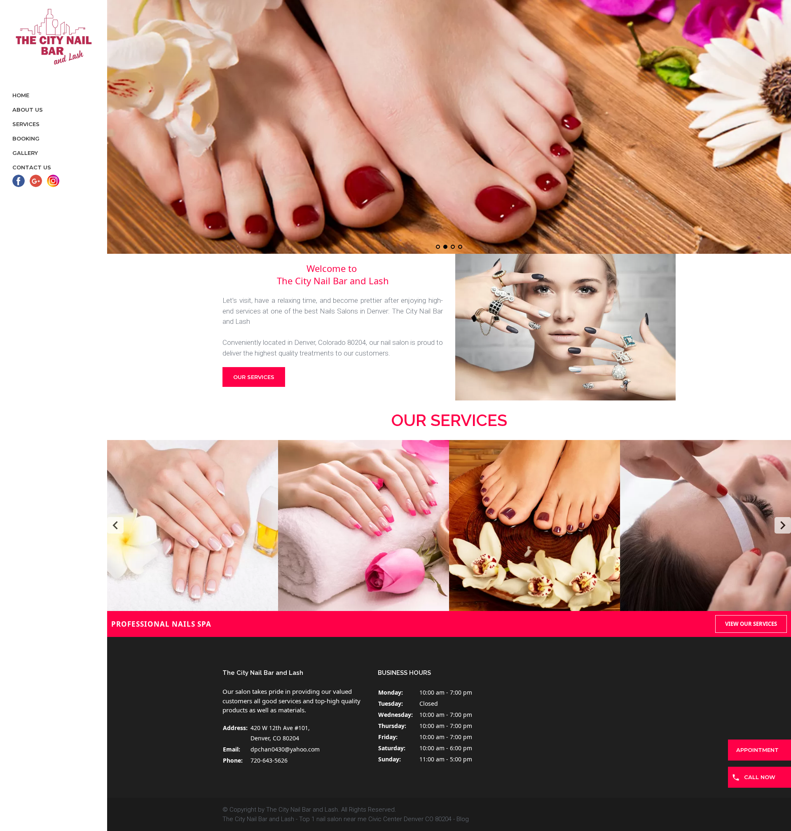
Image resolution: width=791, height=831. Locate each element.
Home (20, 95)
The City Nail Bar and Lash (258, 819)
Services (26, 124)
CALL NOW (759, 777)
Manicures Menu (192, 525)
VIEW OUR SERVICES (751, 623)
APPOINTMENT (757, 750)
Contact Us (31, 167)
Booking (26, 138)
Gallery (25, 153)
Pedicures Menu (534, 525)
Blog (462, 819)
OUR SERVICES (253, 377)
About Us (27, 109)
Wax (705, 525)
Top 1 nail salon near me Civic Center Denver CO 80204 (375, 819)
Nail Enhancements (363, 525)
